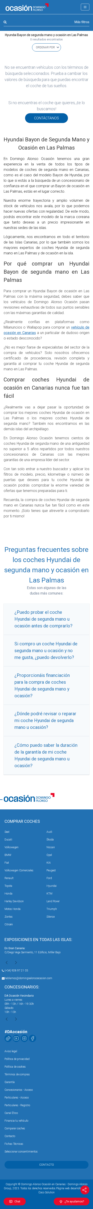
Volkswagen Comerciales (19, 870)
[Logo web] (27, 7)
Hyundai (51, 885)
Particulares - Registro (17, 1105)
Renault (9, 878)
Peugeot (51, 870)
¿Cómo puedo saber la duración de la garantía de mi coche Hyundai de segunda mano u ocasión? (45, 755)
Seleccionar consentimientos (21, 1151)
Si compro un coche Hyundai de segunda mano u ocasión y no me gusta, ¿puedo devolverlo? (45, 650)
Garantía (10, 1082)
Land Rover (53, 901)
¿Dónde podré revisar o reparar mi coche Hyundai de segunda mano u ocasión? (45, 720)
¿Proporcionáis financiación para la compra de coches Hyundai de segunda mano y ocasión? (42, 685)
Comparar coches (15, 1128)
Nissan (50, 847)
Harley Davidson (14, 901)
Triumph (51, 909)
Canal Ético (11, 1113)
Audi (49, 831)
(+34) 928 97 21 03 (16, 970)
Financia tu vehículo (16, 1120)
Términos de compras (17, 1074)
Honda (8, 893)
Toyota (8, 885)
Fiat (7, 862)
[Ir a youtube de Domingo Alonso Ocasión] (16, 1038)
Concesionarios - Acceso (19, 1089)
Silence (50, 916)
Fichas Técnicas (14, 1143)
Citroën (9, 924)
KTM (49, 893)
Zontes (9, 916)
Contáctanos (46, 118)
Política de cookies (15, 1066)
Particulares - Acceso (17, 1097)
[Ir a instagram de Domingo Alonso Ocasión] (24, 1038)
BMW (8, 855)
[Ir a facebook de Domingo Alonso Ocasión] (32, 1038)
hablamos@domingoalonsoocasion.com (28, 978)
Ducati (8, 839)
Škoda (50, 839)
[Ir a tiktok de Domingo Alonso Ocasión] (8, 1038)
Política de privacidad (17, 1059)
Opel (49, 855)
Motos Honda (13, 909)
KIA (48, 862)
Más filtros (81, 22)
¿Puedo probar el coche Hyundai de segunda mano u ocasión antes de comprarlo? (43, 619)
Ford (49, 878)
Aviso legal (11, 1051)
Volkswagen (12, 847)
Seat (7, 831)
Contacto (10, 1136)
